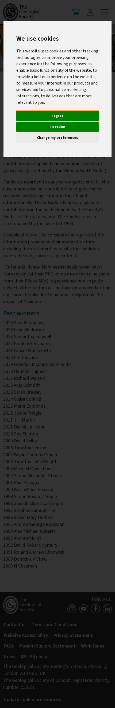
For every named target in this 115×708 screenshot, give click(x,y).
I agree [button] (58, 115)
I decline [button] (57, 126)
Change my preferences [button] (57, 137)
